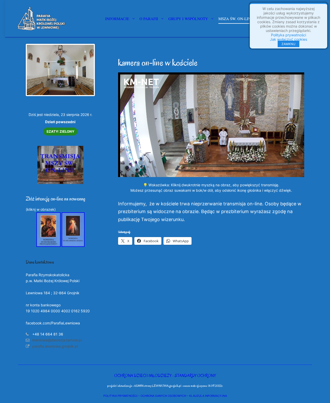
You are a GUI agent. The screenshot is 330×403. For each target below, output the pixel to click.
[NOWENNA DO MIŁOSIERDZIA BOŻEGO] (73, 245)
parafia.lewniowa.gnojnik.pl (55, 346)
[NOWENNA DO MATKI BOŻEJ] (48, 245)
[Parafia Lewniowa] (41, 18)
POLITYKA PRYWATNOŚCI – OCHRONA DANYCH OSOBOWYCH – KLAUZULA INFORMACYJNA (165, 396)
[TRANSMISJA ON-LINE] (60, 182)
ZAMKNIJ (288, 44)
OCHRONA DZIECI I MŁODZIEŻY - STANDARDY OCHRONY (165, 375)
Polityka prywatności (288, 35)
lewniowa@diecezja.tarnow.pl (57, 340)
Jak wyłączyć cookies (288, 39)
